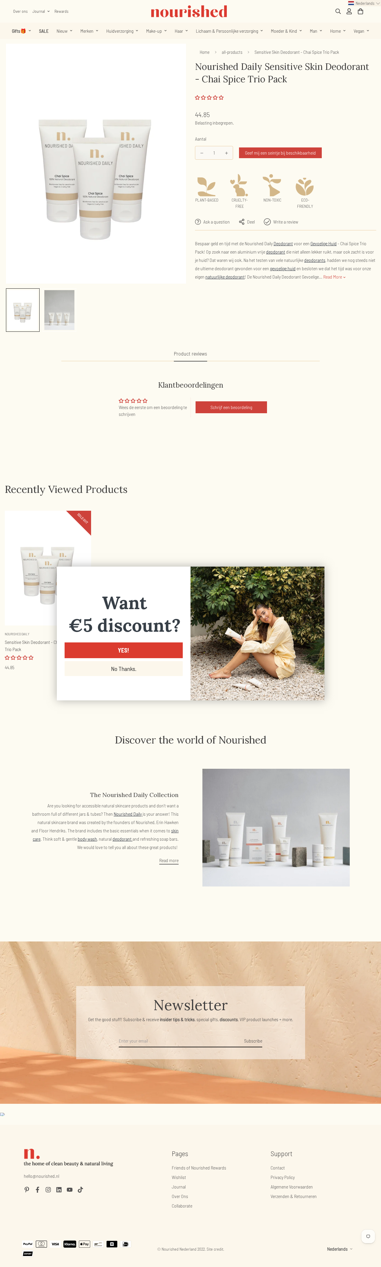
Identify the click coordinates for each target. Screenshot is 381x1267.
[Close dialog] (317, 574)
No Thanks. (123, 668)
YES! (123, 650)
